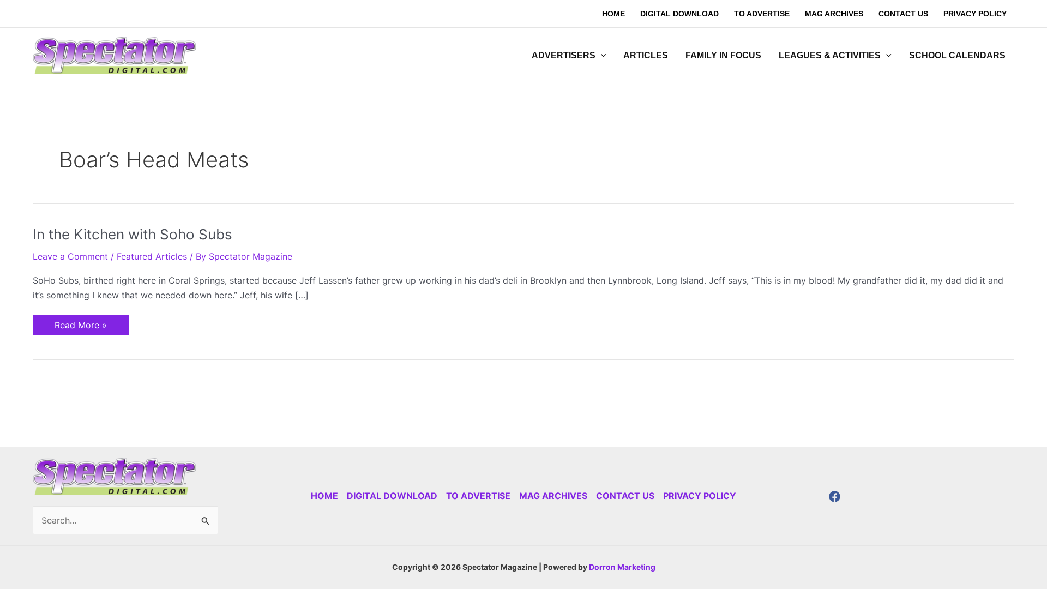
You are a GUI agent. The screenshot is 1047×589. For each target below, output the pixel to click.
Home (324, 495)
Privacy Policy (699, 495)
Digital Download (392, 495)
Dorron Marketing (622, 567)
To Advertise (478, 495)
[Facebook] (834, 496)
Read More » (80, 322)
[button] (600, 56)
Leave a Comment (70, 256)
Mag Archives (553, 495)
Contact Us (625, 495)
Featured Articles (152, 256)
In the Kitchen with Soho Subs (132, 234)
